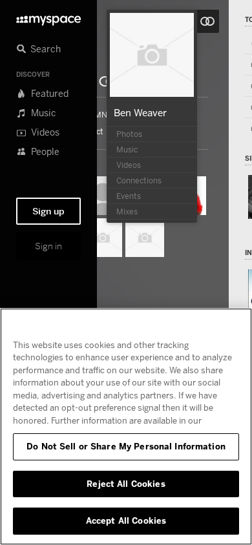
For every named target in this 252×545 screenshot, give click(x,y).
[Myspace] (48, 17)
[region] (126, 426)
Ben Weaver (140, 112)
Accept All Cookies (126, 520)
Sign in (48, 246)
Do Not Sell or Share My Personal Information (126, 446)
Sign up (48, 211)
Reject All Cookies (126, 483)
